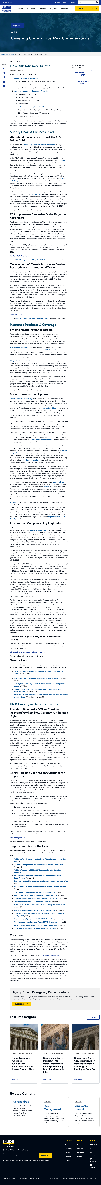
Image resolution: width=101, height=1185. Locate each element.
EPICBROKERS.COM (7, 2)
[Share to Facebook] (4, 77)
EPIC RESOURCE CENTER (81, 74)
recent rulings (58, 482)
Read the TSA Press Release (20, 256)
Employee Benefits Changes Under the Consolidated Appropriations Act (41, 881)
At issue (65, 505)
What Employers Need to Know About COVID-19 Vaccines (35, 922)
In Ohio (46, 487)
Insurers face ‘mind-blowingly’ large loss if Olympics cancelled (37, 678)
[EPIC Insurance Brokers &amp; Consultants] (8, 1143)
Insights (8, 54)
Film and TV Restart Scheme (50, 350)
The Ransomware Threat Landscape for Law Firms (32, 902)
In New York (36, 194)
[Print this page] (4, 86)
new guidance (40, 605)
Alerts (12, 54)
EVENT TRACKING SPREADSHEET (82, 82)
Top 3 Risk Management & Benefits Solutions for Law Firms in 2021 (39, 865)
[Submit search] (97, 2)
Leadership (68, 1149)
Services (80, 1149)
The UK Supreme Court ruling (21, 399)
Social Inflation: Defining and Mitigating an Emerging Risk (35, 925)
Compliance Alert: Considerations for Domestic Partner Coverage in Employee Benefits (84, 1063)
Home (3, 54)
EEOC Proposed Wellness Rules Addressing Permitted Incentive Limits (40, 887)
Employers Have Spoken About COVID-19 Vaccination (34, 919)
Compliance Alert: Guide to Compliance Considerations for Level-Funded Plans (23, 1063)
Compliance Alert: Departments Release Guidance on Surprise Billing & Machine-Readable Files (54, 1065)
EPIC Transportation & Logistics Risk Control (32, 260)
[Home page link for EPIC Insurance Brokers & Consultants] (6, 9)
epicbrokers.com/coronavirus (52, 955)
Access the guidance (17, 838)
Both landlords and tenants (42, 439)
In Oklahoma (14, 502)
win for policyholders (48, 408)
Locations (57, 2)
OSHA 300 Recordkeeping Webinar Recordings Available (35, 928)
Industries (80, 1145)
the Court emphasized (31, 460)
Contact (72, 2)
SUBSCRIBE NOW (21, 1004)
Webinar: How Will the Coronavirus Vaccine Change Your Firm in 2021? (40, 905)
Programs (80, 1152)
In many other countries (19, 347)
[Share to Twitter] (4, 73)
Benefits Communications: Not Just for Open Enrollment (34, 910)
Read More (16, 1079)
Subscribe (45, 1156)
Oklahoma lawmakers (38, 530)
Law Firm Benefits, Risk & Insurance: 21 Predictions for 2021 (36, 898)
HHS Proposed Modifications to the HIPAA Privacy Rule (34, 892)
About (67, 1145)
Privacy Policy (27, 1160)
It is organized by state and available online (26, 652)
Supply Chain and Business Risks (26, 78)
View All (93, 1017)
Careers (65, 2)
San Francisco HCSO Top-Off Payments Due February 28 (35, 895)
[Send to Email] (4, 82)
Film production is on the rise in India (23, 361)
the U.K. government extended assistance (40, 145)
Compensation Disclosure (10, 1178)
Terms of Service (34, 1178)
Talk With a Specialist (87, 9)
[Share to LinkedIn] (4, 68)
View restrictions (16, 314)
